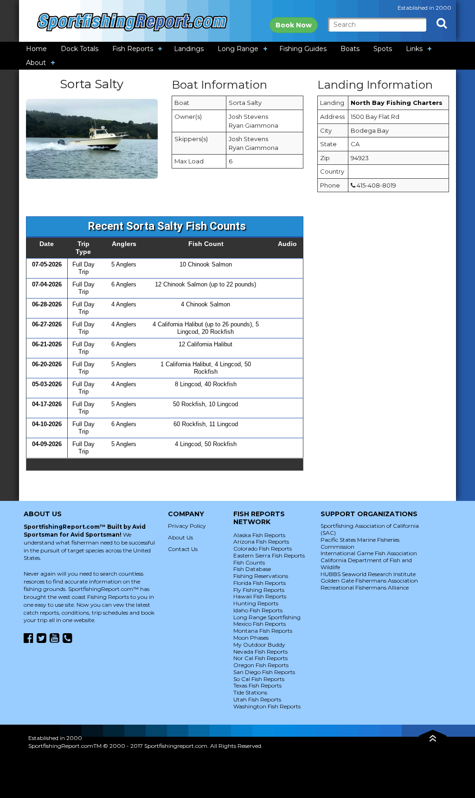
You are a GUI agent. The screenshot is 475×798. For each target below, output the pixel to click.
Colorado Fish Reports (262, 548)
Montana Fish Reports (262, 630)
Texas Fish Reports (257, 685)
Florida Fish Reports (259, 582)
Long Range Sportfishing (267, 617)
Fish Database (252, 568)
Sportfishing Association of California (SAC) (370, 529)
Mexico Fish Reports (259, 623)
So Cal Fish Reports (258, 678)
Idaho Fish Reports (257, 610)
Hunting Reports (255, 603)
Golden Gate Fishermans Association (369, 580)
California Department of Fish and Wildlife (366, 564)
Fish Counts (249, 562)
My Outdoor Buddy (259, 644)
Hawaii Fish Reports (259, 596)
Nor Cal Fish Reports (260, 658)
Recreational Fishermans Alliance (365, 587)
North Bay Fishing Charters (397, 102)
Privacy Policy (187, 525)
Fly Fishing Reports (258, 589)
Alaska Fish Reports (259, 535)
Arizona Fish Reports (261, 541)
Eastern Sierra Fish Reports (269, 555)
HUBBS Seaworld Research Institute (368, 574)
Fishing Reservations (260, 575)
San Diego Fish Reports (264, 671)
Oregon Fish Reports (261, 665)
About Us (180, 537)
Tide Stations (250, 692)
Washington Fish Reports (267, 706)
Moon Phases (251, 637)
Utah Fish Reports (257, 699)
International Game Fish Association (369, 553)
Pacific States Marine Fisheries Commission (360, 543)
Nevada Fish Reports (260, 651)
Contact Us (183, 548)
